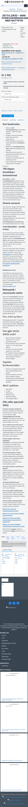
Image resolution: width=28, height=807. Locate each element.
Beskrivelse (5, 120)
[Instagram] (14, 603)
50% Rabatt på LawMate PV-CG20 (12, 59)
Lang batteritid (24, 537)
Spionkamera (12, 9)
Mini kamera (19, 9)
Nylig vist (4, 580)
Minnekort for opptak (6, 91)
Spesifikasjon (20, 120)
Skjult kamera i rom (8, 538)
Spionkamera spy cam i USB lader (21, 556)
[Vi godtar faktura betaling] (14, 803)
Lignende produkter (7, 549)
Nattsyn (18, 536)
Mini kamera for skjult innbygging (8, 556)
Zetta (10, 46)
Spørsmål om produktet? (8, 115)
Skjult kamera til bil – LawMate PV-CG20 (13, 54)
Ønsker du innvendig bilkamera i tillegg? (10, 97)
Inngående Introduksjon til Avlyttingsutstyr (12, 760)
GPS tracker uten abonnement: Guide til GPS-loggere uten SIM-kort (12, 699)
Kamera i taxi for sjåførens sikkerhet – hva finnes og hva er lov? (13, 730)
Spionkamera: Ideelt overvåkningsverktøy (12, 790)
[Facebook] (10, 603)
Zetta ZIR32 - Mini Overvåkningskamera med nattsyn (15, 11)
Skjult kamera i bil (13, 538)
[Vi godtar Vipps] (14, 800)
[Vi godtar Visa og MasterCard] (14, 797)
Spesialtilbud (12, 120)
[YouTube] (17, 603)
